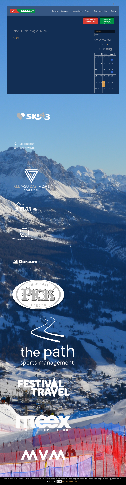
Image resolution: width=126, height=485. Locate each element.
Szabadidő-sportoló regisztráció (107, 21)
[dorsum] (25, 261)
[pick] (38, 296)
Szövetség (97, 11)
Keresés (97, 34)
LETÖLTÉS (15, 38)
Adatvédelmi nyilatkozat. (70, 481)
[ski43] (33, 116)
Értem (59, 481)
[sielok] (25, 207)
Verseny (88, 11)
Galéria (113, 11)
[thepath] (48, 342)
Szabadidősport (76, 11)
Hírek (106, 11)
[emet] (25, 145)
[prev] (103, 44)
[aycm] (31, 177)
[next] (107, 44)
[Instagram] (117, 4)
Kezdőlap (55, 11)
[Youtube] (113, 4)
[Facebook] (110, 4)
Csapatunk (65, 11)
